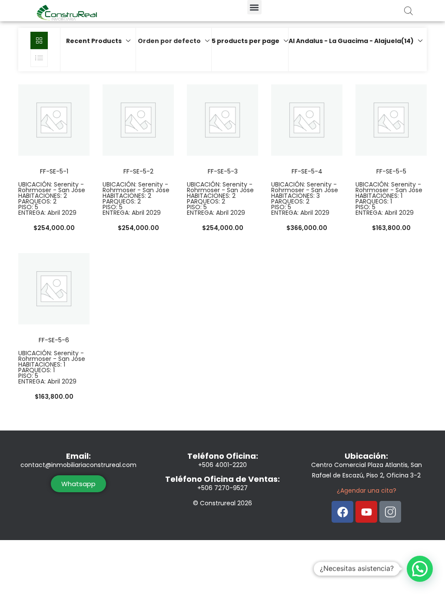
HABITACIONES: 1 (378, 195)
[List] (39, 58)
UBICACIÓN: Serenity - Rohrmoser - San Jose (51, 187)
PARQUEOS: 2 (37, 201)
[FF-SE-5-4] (306, 119)
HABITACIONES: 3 (295, 195)
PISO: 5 (28, 207)
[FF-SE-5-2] (138, 119)
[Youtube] (366, 512)
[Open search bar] (408, 11)
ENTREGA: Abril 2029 (47, 212)
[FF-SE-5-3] (222, 119)
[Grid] (39, 40)
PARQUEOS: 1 (373, 201)
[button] (254, 7)
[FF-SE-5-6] (54, 288)
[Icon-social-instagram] (390, 512)
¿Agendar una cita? (366, 490)
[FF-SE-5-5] (391, 119)
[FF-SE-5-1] (54, 119)
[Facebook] (342, 512)
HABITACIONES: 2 (42, 195)
